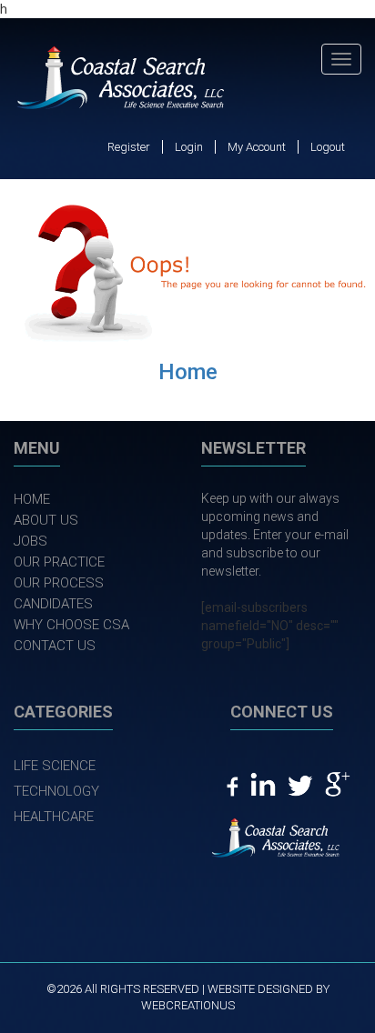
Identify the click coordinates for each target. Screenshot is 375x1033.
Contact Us (55, 645)
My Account (257, 147)
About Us (46, 520)
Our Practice (59, 562)
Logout (327, 147)
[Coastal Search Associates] (129, 79)
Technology (56, 791)
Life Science (55, 765)
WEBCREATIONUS (188, 1005)
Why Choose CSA (71, 625)
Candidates (53, 604)
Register (128, 147)
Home (188, 372)
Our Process (59, 583)
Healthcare (54, 816)
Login (189, 147)
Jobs (30, 541)
